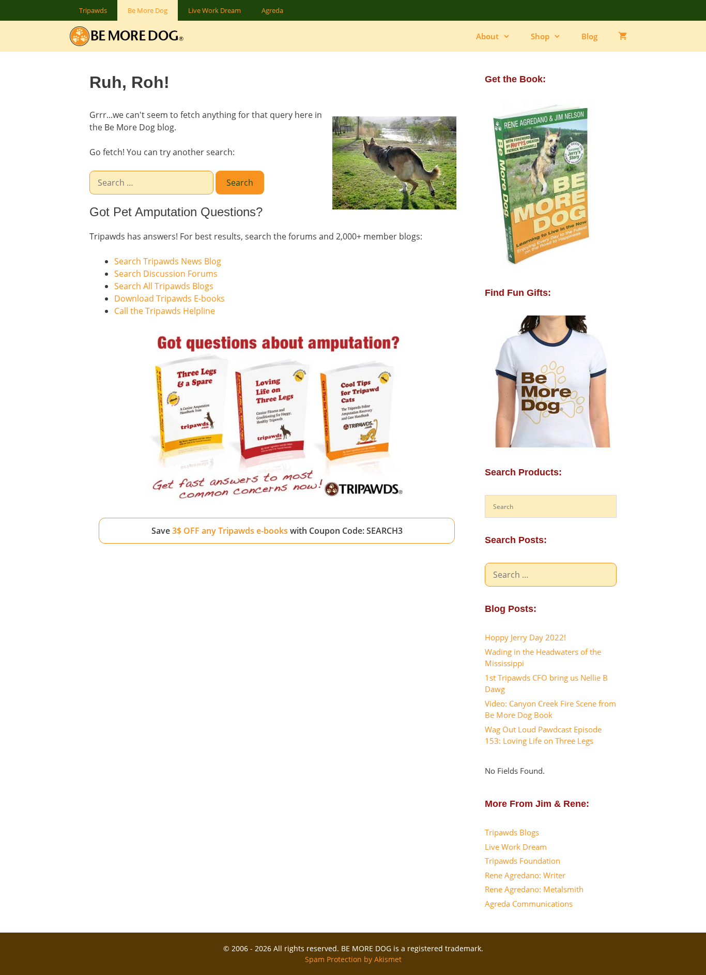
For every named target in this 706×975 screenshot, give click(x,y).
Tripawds (93, 10)
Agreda (272, 10)
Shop (540, 36)
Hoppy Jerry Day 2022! (525, 637)
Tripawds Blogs (512, 832)
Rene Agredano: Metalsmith (534, 889)
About (487, 36)
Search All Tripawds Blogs (163, 286)
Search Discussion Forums (166, 273)
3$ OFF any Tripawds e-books (230, 530)
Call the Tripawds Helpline (164, 311)
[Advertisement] (276, 634)
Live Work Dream (214, 10)
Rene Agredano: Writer (525, 875)
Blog (589, 36)
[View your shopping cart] (622, 36)
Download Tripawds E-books (169, 298)
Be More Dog (147, 10)
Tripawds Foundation (522, 861)
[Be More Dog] (129, 36)
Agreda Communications (529, 903)
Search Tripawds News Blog (167, 261)
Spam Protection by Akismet (353, 959)
